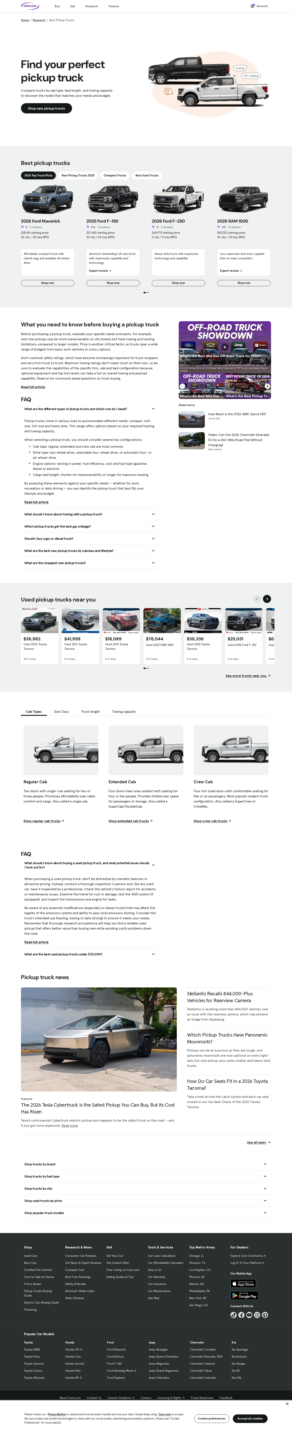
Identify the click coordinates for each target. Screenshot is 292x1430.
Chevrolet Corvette (203, 1349)
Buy (57, 6)
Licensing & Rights (169, 1398)
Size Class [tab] (61, 711)
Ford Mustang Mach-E (121, 1371)
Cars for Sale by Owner (39, 1277)
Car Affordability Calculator (165, 1263)
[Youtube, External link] (249, 1315)
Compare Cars (74, 1270)
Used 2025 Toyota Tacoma (198, 646)
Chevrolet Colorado (203, 1378)
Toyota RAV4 (32, 1349)
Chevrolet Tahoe (201, 1371)
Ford (110, 1342)
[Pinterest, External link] (265, 1315)
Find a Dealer (32, 1284)
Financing (30, 1309)
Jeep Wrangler (158, 1349)
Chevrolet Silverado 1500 (206, 1356)
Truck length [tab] (90, 711)
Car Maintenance (159, 1291)
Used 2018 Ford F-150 (242, 645)
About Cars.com (70, 1398)
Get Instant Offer (117, 1263)
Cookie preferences (212, 1418)
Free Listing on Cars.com (122, 1270)
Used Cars (30, 1256)
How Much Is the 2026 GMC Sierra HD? (237, 414)
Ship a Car (154, 1270)
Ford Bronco (115, 1356)
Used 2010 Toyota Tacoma (116, 646)
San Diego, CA (198, 1305)
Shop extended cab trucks (129, 821)
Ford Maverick (116, 1349)
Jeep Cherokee (159, 1378)
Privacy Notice (57, 1414)
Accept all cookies (250, 1418)
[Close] (287, 1403)
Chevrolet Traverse (202, 1363)
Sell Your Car (114, 1256)
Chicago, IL (196, 1256)
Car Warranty (156, 1277)
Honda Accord (74, 1363)
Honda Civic (73, 1356)
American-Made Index (79, 1291)
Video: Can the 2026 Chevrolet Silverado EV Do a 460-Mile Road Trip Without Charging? (238, 440)
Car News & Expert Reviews (83, 1263)
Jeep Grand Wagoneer (163, 1371)
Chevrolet (197, 1342)
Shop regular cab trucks (42, 821)
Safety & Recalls (75, 1284)
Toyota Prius (32, 1356)
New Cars (30, 1263)
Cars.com (164, 1414)
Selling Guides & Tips (120, 1277)
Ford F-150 (114, 1363)
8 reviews (235, 227)
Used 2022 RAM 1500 (159, 645)
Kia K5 (236, 1371)
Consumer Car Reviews (80, 1256)
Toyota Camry (33, 1371)
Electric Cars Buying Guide (41, 1302)
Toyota (28, 1342)
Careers (146, 1398)
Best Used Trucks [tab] (147, 175)
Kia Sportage (240, 1349)
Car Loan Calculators (161, 1256)
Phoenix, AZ (197, 1277)
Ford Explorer (116, 1378)
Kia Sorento (239, 1356)
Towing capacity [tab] (124, 711)
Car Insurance (157, 1284)
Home (25, 20)
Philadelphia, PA (199, 1291)
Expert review (98, 271)
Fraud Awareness (202, 1398)
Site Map (153, 1298)
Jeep (152, 1342)
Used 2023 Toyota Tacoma (35, 646)
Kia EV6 (236, 1378)
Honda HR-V (73, 1378)
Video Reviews (74, 1298)
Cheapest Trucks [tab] (115, 175)
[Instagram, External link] (257, 1315)
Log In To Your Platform (245, 1263)
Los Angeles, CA (199, 1270)
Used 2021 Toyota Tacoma (75, 646)
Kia (234, 1342)
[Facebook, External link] (241, 1315)
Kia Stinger (239, 1363)
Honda (69, 1342)
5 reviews (104, 227)
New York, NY (197, 1298)
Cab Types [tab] (34, 711)
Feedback (226, 1398)
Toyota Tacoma (34, 1363)
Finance (114, 6)
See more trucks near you (246, 675)
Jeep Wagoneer (159, 1363)
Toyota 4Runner (34, 1378)
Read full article (33, 387)
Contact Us (94, 1398)
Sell (72, 6)
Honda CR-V (73, 1349)
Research (92, 6)
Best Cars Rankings (78, 1277)
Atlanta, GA (196, 1284)
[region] (146, 1414)
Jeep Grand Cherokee (163, 1356)
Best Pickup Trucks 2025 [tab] (78, 175)
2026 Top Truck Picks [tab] (38, 175)
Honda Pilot (73, 1371)
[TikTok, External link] (233, 1315)
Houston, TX (197, 1263)
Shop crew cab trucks (210, 821)
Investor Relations (119, 1398)
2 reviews (36, 227)
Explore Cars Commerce (246, 1256)
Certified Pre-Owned (38, 1270)
